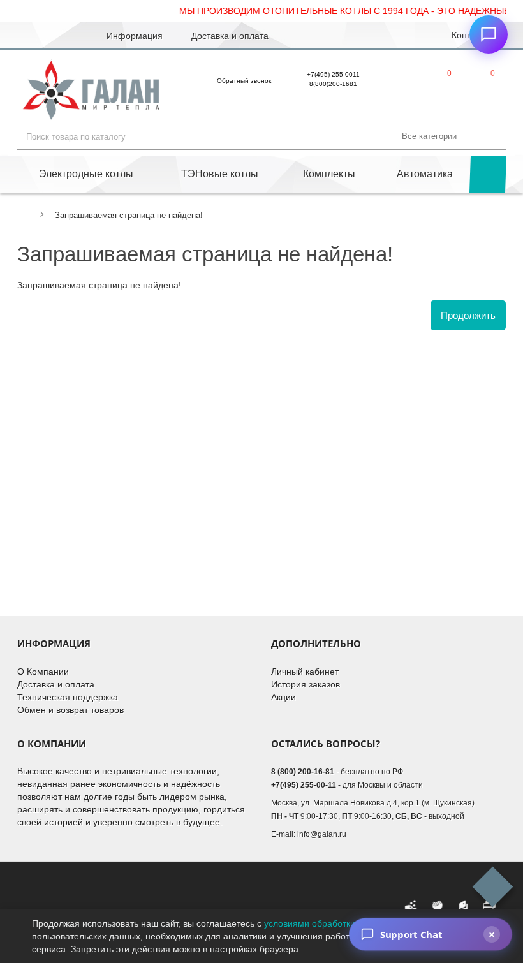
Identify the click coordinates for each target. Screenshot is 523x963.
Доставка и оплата (55, 684)
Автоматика (425, 173)
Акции (283, 697)
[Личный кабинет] (398, 83)
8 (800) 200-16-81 (302, 771)
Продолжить (468, 315)
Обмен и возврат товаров (70, 710)
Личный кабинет (305, 671)
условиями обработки (309, 923)
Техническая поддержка (67, 697)
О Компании (43, 671)
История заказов (305, 684)
